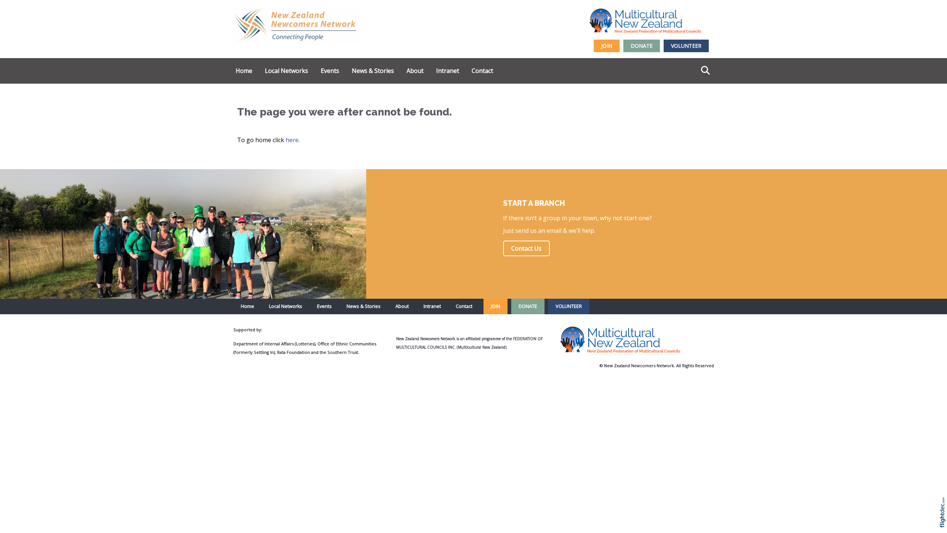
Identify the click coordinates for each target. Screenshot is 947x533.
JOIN (606, 45)
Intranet (447, 71)
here (292, 140)
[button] (944, 522)
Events (330, 71)
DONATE (642, 45)
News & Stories (373, 71)
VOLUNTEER (686, 45)
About (415, 71)
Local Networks (286, 71)
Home (244, 71)
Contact (482, 71)
